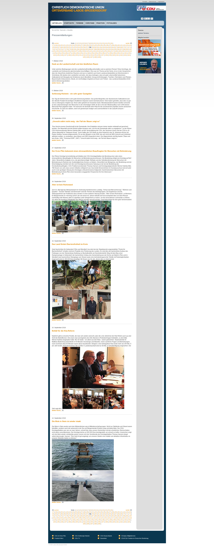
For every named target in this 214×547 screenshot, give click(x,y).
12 (100, 43)
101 (54, 51)
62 (101, 47)
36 (107, 45)
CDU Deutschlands (106, 536)
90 (101, 49)
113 (98, 51)
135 (99, 53)
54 (79, 47)
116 (108, 51)
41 (121, 45)
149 (73, 55)
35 (104, 45)
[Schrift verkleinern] (149, 19)
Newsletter (103, 538)
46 (56, 47)
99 (127, 49)
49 (64, 47)
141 (121, 53)
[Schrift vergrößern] (142, 19)
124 (58, 53)
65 (110, 47)
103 (61, 51)
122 (130, 51)
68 (119, 47)
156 (99, 55)
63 (104, 47)
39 (116, 45)
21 (64, 45)
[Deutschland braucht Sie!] (149, 40)
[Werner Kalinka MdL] (149, 59)
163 (125, 55)
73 (53, 49)
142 (125, 53)
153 (88, 55)
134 (95, 53)
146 (62, 55)
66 (113, 47)
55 (81, 47)
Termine (79, 23)
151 (80, 55)
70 (124, 47)
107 (76, 51)
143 (129, 53)
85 (87, 49)
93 (110, 49)
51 (70, 47)
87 (93, 49)
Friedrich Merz (59, 538)
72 (130, 47)
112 (94, 51)
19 (59, 45)
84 (84, 49)
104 (65, 51)
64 (107, 47)
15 (108, 43)
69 (121, 47)
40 (119, 45)
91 (104, 49)
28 (84, 45)
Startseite (69, 23)
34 (101, 45)
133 (92, 53)
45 (53, 47)
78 (67, 49)
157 (102, 55)
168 (95, 57)
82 (79, 49)
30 (90, 45)
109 (83, 51)
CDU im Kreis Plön (60, 536)
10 (94, 43)
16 (111, 43)
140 (118, 53)
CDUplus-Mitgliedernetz (128, 536)
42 (124, 45)
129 (77, 53)
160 (114, 55)
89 (98, 49)
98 (124, 49)
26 (79, 45)
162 (121, 55)
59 (93, 47)
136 (103, 53)
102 (57, 51)
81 (76, 49)
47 (59, 47)
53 (76, 47)
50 (67, 47)
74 (56, 49)
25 (76, 45)
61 (99, 47)
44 (130, 45)
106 (72, 51)
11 (97, 43)
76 (61, 49)
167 (91, 57)
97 (121, 49)
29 (87, 45)
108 (80, 51)
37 (110, 45)
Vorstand (89, 23)
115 (105, 51)
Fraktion (100, 23)
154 (91, 55)
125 (62, 53)
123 (55, 53)
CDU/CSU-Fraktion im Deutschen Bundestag (134, 538)
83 (81, 49)
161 (117, 55)
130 (81, 53)
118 (116, 51)
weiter (128, 43)
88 (96, 49)
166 (88, 57)
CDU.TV (77, 538)
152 (84, 55)
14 (106, 43)
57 (87, 47)
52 (73, 47)
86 (90, 49)
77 (64, 49)
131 (84, 53)
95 (116, 49)
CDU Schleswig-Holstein (82, 536)
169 (99, 57)
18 (56, 45)
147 (65, 55)
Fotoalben (112, 23)
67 (116, 47)
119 (119, 51)
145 (58, 55)
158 (106, 55)
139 (114, 53)
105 (68, 51)
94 (113, 49)
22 (67, 45)
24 (73, 45)
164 (128, 55)
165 (84, 57)
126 (66, 53)
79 (70, 49)
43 (127, 45)
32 (96, 45)
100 (130, 49)
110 (87, 51)
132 (88, 53)
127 (69, 53)
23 (70, 45)
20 (62, 45)
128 (73, 53)
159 (110, 55)
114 (101, 51)
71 (127, 47)
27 (81, 45)
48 (62, 47)
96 (118, 49)
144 (54, 55)
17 (53, 45)
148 (69, 55)
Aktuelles (57, 23)
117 (112, 51)
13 (103, 43)
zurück (56, 43)
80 (73, 49)
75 (59, 49)
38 (113, 45)
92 (107, 49)
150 (76, 55)
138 (110, 53)
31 (93, 45)
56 (84, 47)
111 (91, 51)
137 (107, 53)
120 (123, 51)
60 (96, 47)
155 (95, 55)
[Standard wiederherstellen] (147, 19)
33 (99, 45)
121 (127, 51)
